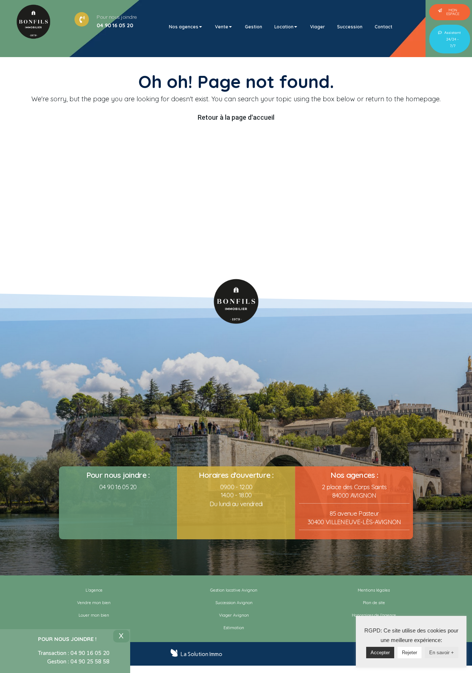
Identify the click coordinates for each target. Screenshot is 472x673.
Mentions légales (374, 590)
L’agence (94, 590)
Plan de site (374, 602)
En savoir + (441, 652)
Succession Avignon (234, 602)
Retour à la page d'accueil (236, 117)
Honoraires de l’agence (374, 615)
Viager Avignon (234, 615)
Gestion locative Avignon (233, 590)
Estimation (233, 627)
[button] (449, 12)
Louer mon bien (94, 615)
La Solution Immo (201, 654)
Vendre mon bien (94, 602)
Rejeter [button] (409, 652)
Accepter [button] (380, 652)
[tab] (186, 27)
